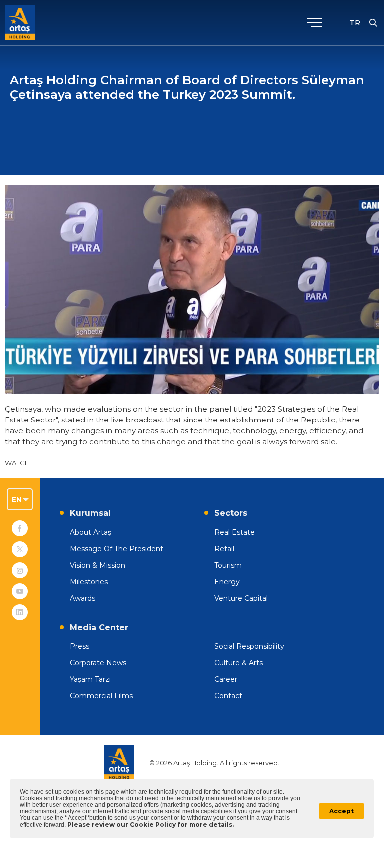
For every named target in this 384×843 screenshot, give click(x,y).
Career (226, 679)
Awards (83, 598)
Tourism (228, 565)
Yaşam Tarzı (90, 679)
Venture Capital (241, 598)
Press (80, 646)
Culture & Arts (238, 662)
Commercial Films (101, 695)
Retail (224, 548)
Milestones (89, 581)
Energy (227, 581)
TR (355, 22)
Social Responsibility (249, 646)
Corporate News (98, 662)
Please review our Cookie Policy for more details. (151, 824)
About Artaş (91, 532)
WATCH (17, 463)
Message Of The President (117, 548)
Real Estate (234, 532)
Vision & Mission (98, 565)
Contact (228, 695)
